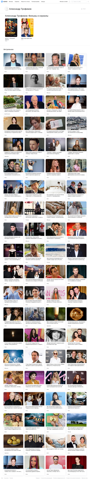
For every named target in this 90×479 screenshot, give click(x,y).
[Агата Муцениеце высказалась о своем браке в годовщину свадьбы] (55, 232)
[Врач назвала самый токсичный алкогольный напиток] (55, 317)
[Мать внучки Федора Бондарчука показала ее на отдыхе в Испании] (34, 275)
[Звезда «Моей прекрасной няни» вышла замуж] (55, 275)
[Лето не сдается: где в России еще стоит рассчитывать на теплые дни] (77, 423)
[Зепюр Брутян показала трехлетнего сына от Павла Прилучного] (77, 338)
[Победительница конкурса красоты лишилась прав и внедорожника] (55, 169)
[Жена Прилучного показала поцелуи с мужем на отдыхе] (77, 296)
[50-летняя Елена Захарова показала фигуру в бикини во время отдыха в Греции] (77, 381)
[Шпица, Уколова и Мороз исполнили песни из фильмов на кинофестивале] (13, 190)
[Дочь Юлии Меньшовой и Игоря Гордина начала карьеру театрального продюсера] (34, 402)
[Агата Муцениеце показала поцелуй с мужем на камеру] (34, 444)
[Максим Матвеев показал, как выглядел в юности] (13, 232)
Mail (2, 478)
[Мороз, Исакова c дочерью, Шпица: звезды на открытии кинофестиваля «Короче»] (13, 275)
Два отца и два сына (26, 38)
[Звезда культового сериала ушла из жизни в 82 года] (55, 338)
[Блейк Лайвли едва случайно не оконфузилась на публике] (13, 211)
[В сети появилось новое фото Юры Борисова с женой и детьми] (13, 402)
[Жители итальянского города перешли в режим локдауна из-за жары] (13, 360)
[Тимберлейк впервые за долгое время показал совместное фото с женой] (77, 444)
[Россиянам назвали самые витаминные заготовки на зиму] (13, 444)
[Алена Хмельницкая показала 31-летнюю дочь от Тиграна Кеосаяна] (34, 84)
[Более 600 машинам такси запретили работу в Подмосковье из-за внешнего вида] (34, 423)
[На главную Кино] (5, 1)
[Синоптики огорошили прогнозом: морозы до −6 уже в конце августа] (34, 211)
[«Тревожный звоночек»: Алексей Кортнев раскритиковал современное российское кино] (34, 63)
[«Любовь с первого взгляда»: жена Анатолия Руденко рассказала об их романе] (55, 148)
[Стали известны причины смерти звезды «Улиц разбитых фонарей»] (13, 338)
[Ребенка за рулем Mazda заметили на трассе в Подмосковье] (77, 402)
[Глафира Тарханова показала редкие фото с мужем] (77, 148)
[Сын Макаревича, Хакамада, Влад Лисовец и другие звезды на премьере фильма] (13, 84)
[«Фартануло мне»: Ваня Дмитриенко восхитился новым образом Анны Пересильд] (77, 169)
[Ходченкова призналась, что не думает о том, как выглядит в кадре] (13, 254)
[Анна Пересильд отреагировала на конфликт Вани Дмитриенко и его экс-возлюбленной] (77, 360)
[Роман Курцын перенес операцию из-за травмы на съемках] (77, 275)
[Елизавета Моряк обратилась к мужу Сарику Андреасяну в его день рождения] (13, 423)
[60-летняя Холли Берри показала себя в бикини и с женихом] (77, 211)
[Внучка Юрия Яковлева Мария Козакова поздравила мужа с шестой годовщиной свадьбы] (34, 296)
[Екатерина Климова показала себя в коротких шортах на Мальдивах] (34, 169)
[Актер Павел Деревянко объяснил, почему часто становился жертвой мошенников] (55, 466)
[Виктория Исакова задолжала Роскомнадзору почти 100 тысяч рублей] (77, 466)
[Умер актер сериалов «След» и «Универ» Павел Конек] (34, 148)
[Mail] (2, 1)
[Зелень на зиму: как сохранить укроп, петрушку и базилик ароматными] (13, 105)
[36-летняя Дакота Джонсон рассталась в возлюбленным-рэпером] (55, 402)
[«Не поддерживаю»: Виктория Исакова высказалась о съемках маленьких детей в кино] (77, 84)
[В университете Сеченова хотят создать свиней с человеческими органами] (55, 211)
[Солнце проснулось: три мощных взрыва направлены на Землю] (77, 317)
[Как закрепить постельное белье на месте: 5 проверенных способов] (55, 190)
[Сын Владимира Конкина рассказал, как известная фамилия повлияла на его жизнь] (34, 105)
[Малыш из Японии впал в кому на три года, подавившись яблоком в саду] (55, 423)
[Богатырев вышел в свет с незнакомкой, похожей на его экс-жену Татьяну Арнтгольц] (13, 169)
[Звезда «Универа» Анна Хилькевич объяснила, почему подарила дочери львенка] (13, 381)
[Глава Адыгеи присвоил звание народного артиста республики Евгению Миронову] (34, 360)
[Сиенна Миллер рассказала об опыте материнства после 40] (55, 381)
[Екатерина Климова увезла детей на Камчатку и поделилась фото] (13, 127)
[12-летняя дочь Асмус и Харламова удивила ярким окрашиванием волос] (34, 466)
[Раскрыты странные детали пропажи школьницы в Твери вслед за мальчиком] (34, 317)
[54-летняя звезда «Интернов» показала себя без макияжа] (34, 254)
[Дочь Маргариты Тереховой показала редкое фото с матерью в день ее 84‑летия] (34, 127)
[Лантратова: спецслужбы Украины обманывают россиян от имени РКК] (34, 232)
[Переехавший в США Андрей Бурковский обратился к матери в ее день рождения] (13, 63)
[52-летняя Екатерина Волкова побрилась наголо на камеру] (34, 381)
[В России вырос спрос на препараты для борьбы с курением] (13, 296)
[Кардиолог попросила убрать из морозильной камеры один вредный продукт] (13, 148)
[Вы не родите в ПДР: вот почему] (55, 444)
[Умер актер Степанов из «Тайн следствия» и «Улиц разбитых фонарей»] (34, 190)
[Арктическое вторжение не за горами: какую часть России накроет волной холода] (55, 254)
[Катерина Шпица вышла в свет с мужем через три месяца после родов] (77, 105)
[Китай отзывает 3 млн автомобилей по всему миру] (77, 127)
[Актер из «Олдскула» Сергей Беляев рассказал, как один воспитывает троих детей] (55, 105)
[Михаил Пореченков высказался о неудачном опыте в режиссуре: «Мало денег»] (77, 254)
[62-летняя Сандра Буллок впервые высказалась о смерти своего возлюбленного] (34, 338)
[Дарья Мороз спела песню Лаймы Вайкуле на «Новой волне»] (55, 360)
